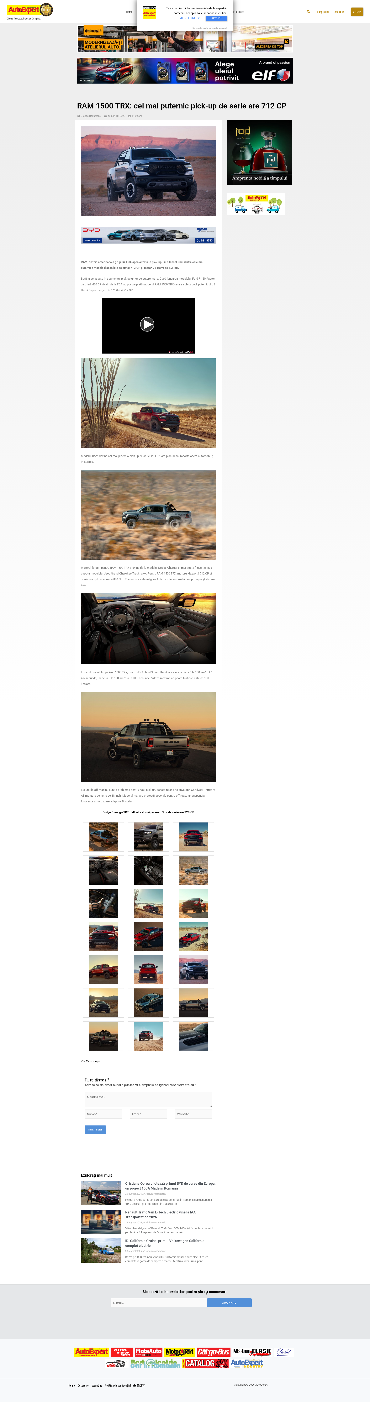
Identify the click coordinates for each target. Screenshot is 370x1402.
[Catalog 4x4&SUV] (205, 1363)
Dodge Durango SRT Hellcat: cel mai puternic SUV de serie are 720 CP (148, 812)
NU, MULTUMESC (189, 18)
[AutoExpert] (91, 1352)
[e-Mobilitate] (155, 1363)
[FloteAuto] (148, 1352)
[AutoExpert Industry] (246, 1363)
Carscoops (93, 1061)
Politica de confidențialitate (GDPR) (125, 1385)
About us (97, 1385)
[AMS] (122, 1352)
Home (71, 1385)
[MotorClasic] (252, 1352)
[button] (308, 12)
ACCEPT (216, 18)
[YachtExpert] (284, 1352)
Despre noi (83, 1385)
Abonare (229, 1303)
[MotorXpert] (179, 1352)
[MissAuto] (117, 1363)
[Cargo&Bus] (213, 1352)
